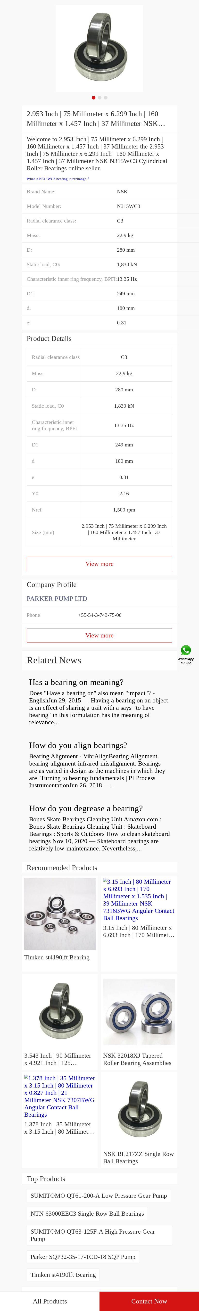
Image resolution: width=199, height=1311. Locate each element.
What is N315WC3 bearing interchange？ (58, 179)
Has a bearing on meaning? (76, 682)
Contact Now (149, 1301)
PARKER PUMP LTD (57, 598)
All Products (50, 1301)
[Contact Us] (186, 655)
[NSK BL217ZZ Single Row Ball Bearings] (139, 1146)
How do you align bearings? (78, 745)
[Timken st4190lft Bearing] (60, 950)
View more (99, 563)
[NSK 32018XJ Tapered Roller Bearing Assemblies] (139, 1048)
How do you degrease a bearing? (86, 808)
